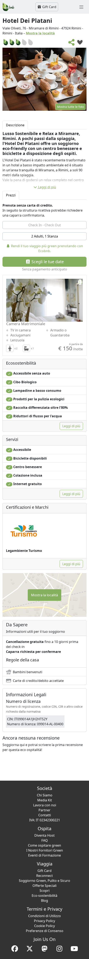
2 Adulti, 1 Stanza (44, 236)
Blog (44, 900)
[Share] (71, 43)
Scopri (44, 890)
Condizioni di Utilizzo (44, 916)
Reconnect (44, 875)
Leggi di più (47, 187)
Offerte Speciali (44, 885)
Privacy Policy (44, 921)
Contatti (44, 815)
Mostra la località (40, 33)
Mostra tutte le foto (70, 107)
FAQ (44, 840)
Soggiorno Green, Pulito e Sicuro (44, 880)
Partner (44, 810)
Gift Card (48, 7)
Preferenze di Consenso (44, 931)
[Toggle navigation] (81, 7)
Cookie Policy (44, 926)
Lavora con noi (44, 805)
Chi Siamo (44, 795)
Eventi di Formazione (44, 855)
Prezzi (11, 195)
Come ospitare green (44, 845)
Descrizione (15, 125)
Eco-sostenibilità (44, 895)
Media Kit (44, 800)
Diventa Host (44, 835)
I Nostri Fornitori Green (44, 850)
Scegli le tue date (47, 261)
